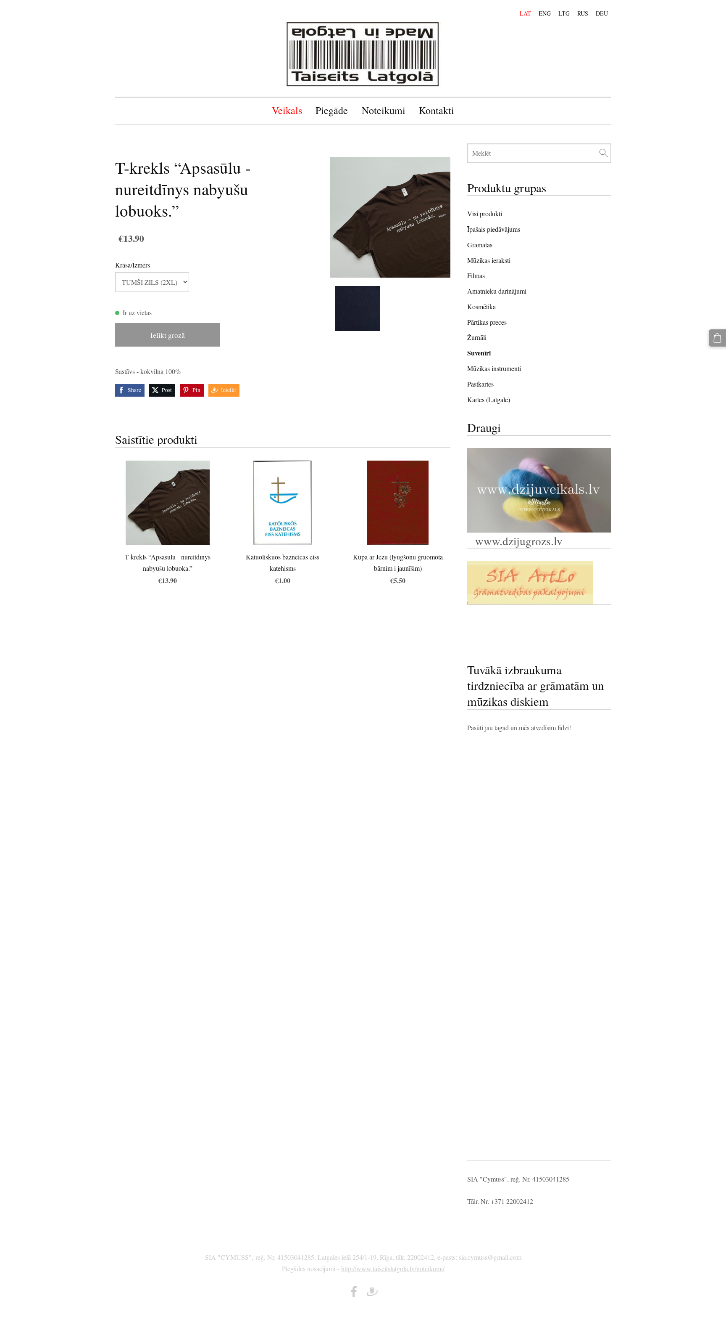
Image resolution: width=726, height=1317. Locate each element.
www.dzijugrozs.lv (517, 541)
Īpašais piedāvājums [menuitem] (493, 229)
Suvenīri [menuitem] (479, 353)
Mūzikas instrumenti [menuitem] (494, 368)
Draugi (484, 427)
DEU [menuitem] (602, 13)
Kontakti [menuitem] (436, 110)
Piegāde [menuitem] (332, 110)
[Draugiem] (372, 1291)
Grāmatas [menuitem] (479, 244)
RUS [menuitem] (582, 13)
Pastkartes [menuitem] (480, 383)
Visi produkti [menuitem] (484, 213)
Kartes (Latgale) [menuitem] (488, 399)
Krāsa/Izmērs (132, 264)
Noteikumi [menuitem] (383, 110)
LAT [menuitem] (525, 13)
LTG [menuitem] (564, 13)
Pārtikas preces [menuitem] (487, 322)
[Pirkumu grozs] (717, 338)
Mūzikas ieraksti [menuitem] (488, 260)
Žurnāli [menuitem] (477, 337)
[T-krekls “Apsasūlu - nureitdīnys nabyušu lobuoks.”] (358, 308)
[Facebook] (353, 1291)
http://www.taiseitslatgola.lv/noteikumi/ (393, 1268)
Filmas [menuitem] (476, 275)
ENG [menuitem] (545, 13)
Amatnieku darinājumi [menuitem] (496, 290)
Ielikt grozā (167, 335)
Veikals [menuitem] (287, 110)
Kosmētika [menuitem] (481, 306)
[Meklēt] (603, 153)
